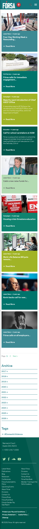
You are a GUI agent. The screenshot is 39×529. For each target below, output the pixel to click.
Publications (6, 471)
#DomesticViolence (13, 434)
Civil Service (7, 74)
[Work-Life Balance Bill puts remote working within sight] (19, 242)
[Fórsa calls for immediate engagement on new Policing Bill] (19, 62)
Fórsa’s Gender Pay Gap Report (8, 503)
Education (6, 130)
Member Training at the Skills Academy (29, 483)
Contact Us (6, 494)
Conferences (6, 479)
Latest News (7, 34)
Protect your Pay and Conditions (13, 512)
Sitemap (5, 517)
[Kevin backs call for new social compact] (19, 282)
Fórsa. (10, 522)
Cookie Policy (23, 515)
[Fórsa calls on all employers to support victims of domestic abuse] (19, 320)
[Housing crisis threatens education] (19, 204)
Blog (3, 474)
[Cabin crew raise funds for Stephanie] (19, 166)
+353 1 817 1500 (11, 450)
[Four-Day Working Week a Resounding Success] (19, 22)
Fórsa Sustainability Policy (9, 483)
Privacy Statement (9, 515)
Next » (15, 356)
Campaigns (6, 97)
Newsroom (5, 477)
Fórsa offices (6, 497)
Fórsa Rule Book (7, 500)
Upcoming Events (8, 487)
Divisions (5, 492)
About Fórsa (6, 489)
